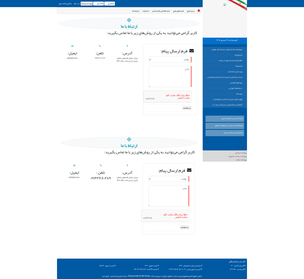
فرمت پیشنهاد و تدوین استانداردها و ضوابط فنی (224, 77)
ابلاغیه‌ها (239, 66)
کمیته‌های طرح (178, 11)
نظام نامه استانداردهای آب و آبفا (230, 60)
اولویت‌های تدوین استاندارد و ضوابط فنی (227, 99)
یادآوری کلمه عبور (65, 3)
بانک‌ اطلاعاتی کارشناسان (161, 11)
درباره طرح (191, 11)
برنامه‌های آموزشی (235, 88)
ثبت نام (77, 3)
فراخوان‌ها (238, 55)
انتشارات (145, 11)
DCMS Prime (138, 276)
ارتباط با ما (135, 11)
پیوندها (239, 94)
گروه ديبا (105, 276)
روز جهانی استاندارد (235, 71)
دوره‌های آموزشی (236, 82)
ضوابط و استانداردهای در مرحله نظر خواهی (227, 49)
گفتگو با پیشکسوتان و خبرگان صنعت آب (227, 105)
